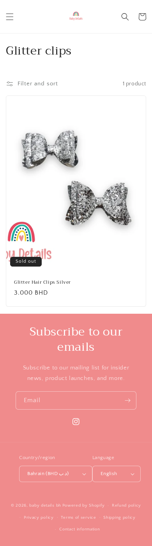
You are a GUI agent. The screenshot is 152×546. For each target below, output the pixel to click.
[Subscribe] (127, 400)
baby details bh (45, 505)
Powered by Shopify (83, 505)
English (109, 473)
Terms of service (78, 517)
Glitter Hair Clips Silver (42, 282)
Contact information (79, 529)
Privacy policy (39, 517)
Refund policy (126, 505)
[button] (9, 16)
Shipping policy (119, 517)
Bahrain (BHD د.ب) (48, 473)
